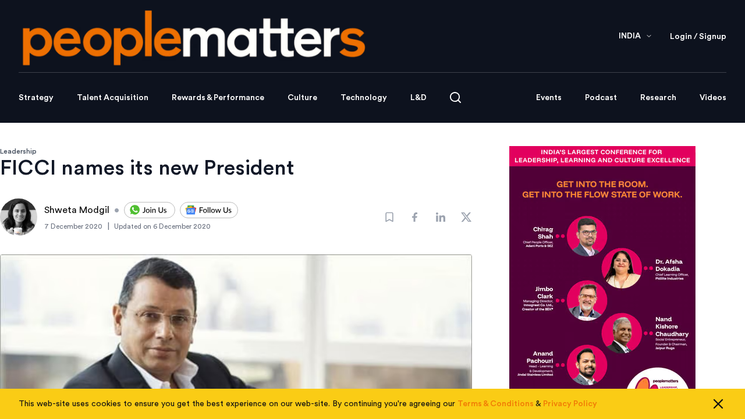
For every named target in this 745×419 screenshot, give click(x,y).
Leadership (18, 151)
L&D (418, 98)
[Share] (415, 217)
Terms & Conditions (495, 404)
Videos (713, 98)
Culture (302, 98)
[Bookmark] (389, 217)
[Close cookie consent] (718, 404)
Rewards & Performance (218, 98)
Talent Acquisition (112, 98)
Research (658, 98)
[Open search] (455, 97)
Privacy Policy (570, 404)
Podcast (601, 98)
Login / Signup (698, 37)
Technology (363, 98)
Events (549, 98)
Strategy (36, 98)
